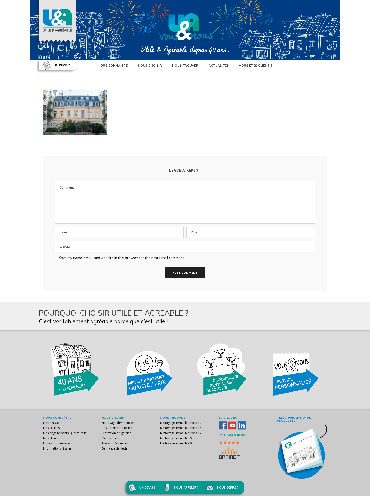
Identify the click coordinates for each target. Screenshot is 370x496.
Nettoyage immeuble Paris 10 (180, 423)
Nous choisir (150, 65)
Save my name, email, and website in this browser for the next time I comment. (122, 257)
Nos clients (50, 438)
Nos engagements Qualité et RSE (66, 433)
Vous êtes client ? (255, 65)
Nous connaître (113, 65)
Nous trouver (185, 65)
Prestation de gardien (116, 433)
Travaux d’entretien (114, 443)
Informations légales (57, 448)
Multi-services (111, 438)
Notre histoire (52, 423)
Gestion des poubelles (116, 428)
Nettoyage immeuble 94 (177, 443)
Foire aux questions (56, 443)
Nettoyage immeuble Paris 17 (180, 433)
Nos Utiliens (51, 428)
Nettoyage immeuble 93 (177, 438)
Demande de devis (114, 448)
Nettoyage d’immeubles (117, 423)
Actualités (219, 65)
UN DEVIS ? (62, 65)
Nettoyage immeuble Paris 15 (180, 428)
